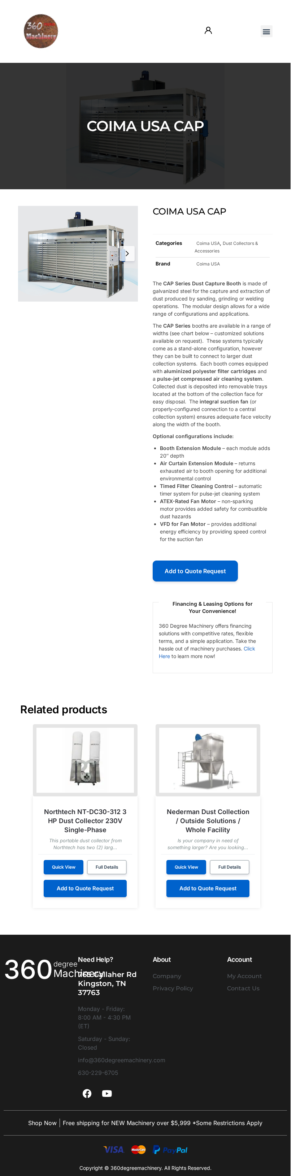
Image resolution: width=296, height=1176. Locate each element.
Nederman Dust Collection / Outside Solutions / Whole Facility (208, 821)
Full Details (107, 867)
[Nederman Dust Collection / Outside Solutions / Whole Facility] (208, 760)
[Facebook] (87, 1093)
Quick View (63, 867)
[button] (267, 31)
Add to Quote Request (195, 571)
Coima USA (208, 243)
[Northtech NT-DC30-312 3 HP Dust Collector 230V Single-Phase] (85, 760)
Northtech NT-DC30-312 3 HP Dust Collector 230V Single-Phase (85, 821)
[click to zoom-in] (78, 254)
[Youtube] (107, 1093)
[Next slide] (127, 253)
